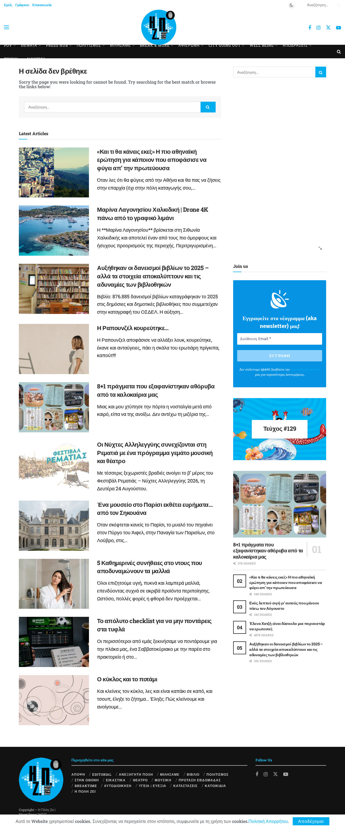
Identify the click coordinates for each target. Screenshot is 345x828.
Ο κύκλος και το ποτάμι (127, 679)
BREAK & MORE (155, 45)
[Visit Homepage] (158, 27)
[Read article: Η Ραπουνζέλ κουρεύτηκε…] (54, 349)
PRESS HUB (57, 45)
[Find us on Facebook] (309, 27)
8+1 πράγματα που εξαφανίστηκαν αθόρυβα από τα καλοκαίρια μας (156, 390)
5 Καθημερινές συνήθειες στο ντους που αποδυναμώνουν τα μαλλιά (149, 567)
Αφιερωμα (189, 45)
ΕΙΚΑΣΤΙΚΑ (116, 780)
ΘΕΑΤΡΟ (140, 780)
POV (8, 45)
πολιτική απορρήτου (305, 369)
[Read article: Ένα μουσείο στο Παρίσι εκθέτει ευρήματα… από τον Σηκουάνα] (54, 526)
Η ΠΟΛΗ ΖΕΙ (85, 791)
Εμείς (8, 5)
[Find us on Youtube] (338, 27)
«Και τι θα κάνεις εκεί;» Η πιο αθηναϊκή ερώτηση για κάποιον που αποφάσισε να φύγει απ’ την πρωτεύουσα (151, 160)
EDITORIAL (102, 774)
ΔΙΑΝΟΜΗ (36, 58)
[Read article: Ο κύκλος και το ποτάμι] (54, 700)
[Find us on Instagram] (318, 27)
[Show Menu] (6, 27)
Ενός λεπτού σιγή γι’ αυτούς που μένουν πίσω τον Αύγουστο (284, 605)
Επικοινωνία (41, 5)
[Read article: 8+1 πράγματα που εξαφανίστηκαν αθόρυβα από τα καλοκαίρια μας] (54, 407)
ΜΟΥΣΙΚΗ (163, 780)
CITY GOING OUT (225, 45)
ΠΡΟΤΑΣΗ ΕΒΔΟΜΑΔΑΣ (200, 780)
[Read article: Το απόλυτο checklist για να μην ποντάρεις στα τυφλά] (54, 642)
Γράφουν (22, 5)
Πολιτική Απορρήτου (268, 821)
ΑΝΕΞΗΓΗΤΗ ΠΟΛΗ (136, 774)
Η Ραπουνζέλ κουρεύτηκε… (133, 328)
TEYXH (11, 58)
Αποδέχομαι (311, 821)
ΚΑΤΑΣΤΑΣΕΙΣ (185, 785)
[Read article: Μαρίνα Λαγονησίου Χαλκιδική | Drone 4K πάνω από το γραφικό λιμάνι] (54, 231)
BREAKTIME (86, 785)
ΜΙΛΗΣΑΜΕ (120, 45)
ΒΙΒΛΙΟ (193, 774)
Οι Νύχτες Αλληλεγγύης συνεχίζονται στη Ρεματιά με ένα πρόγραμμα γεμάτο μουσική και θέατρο (155, 452)
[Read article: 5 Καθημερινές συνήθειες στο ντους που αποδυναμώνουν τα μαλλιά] (54, 584)
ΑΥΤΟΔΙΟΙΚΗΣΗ (118, 785)
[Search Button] (337, 5)
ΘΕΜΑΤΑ (29, 45)
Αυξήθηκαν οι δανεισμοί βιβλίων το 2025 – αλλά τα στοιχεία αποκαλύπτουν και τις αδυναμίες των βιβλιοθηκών (153, 276)
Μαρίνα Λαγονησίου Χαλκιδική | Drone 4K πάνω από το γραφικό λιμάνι (152, 214)
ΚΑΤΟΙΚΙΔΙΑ (215, 785)
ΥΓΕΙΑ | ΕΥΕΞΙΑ (152, 785)
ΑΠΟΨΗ (78, 774)
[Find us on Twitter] (328, 27)
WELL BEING (262, 45)
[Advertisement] (277, 169)
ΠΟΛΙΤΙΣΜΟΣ (217, 774)
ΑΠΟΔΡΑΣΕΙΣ (295, 45)
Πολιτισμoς (89, 45)
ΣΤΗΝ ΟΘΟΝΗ (87, 780)
